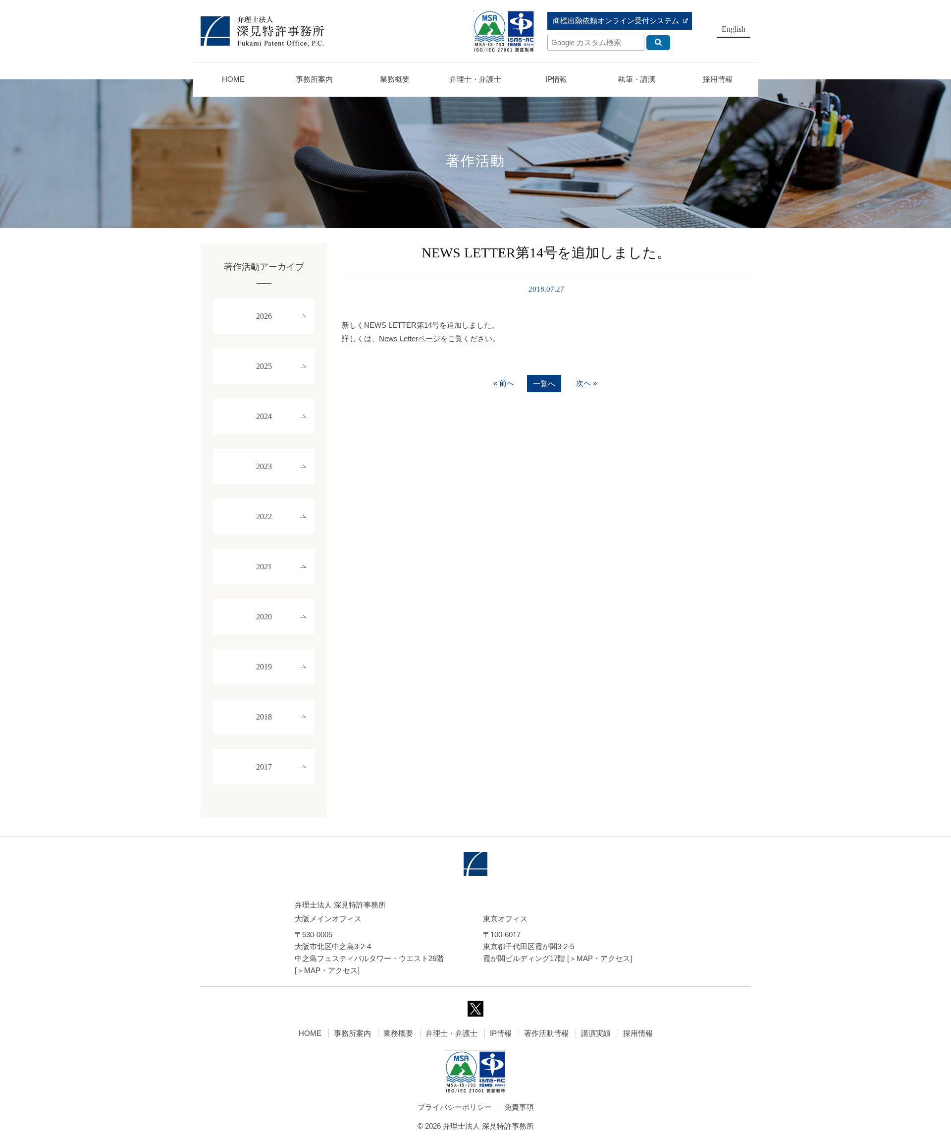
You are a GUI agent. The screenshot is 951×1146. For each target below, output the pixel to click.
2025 (264, 366)
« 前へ (503, 383)
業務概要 (395, 79)
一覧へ (544, 383)
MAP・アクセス (331, 970)
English (733, 29)
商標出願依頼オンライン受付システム (616, 20)
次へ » (586, 383)
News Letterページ (409, 338)
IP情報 (501, 1033)
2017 (264, 767)
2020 (264, 616)
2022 (264, 516)
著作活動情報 (546, 1033)
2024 (264, 416)
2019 (264, 667)
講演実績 (596, 1033)
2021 (264, 566)
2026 (264, 316)
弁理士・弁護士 (475, 79)
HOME (233, 79)
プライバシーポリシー (455, 1107)
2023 (264, 466)
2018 (264, 717)
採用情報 (638, 1033)
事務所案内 (352, 1033)
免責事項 (519, 1107)
